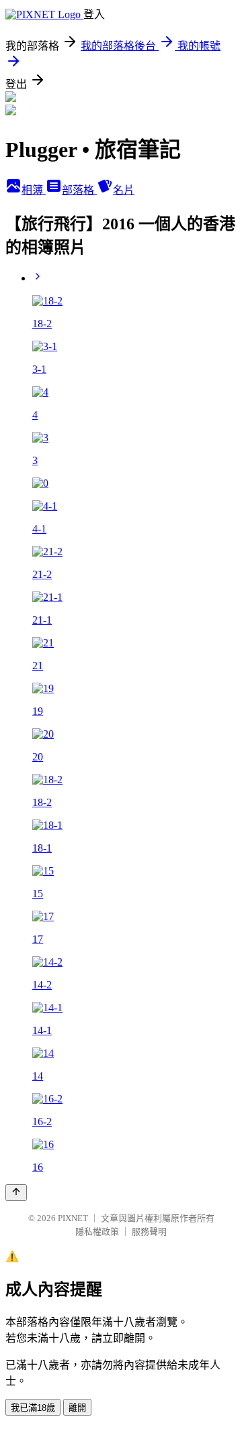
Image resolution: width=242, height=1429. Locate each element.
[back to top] (16, 1192)
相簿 (34, 190)
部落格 (79, 190)
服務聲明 (149, 1231)
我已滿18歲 (33, 1408)
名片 (123, 190)
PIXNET (73, 1218)
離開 (77, 1408)
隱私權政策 (97, 1231)
